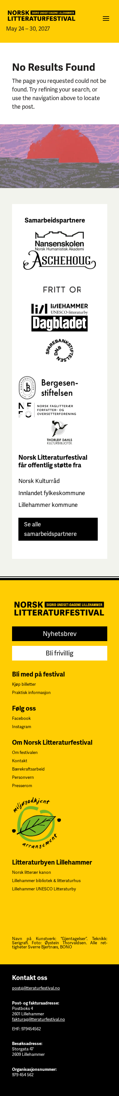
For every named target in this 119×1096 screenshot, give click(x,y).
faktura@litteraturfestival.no (38, 1019)
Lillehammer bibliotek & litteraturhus (46, 880)
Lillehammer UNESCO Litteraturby (44, 889)
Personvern (23, 777)
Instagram (21, 726)
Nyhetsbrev (59, 634)
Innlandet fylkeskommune (51, 493)
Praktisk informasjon (31, 692)
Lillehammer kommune (48, 504)
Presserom (22, 785)
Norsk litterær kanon (31, 872)
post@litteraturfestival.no (36, 988)
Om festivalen (25, 752)
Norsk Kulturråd (39, 481)
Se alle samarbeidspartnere (50, 529)
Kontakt (19, 761)
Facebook (21, 718)
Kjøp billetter (24, 684)
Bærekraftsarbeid (28, 769)
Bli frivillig (59, 653)
